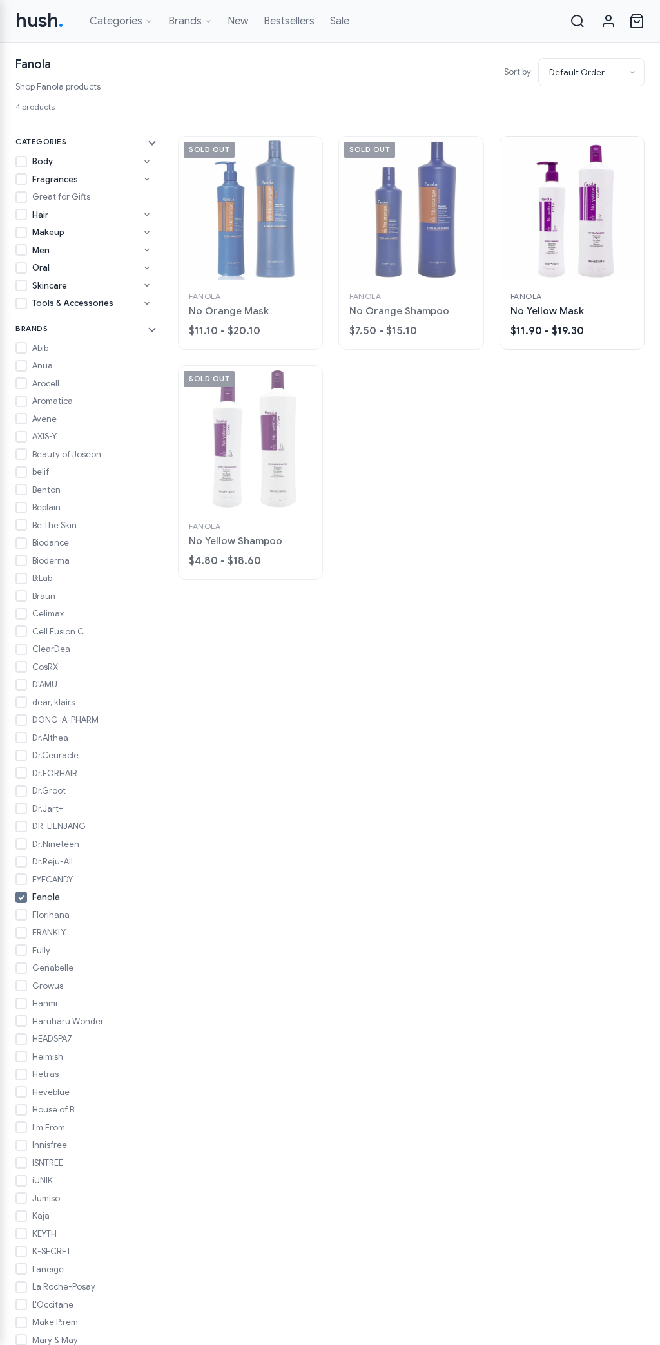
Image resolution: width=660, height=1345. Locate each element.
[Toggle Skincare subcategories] (147, 285)
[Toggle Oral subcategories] (147, 268)
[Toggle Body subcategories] (147, 161)
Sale (339, 21)
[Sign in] (608, 21)
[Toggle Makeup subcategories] (147, 232)
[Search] (577, 21)
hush (39, 20)
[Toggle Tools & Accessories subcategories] (147, 303)
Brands (185, 21)
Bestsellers (289, 21)
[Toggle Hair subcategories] (147, 214)
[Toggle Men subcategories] (147, 250)
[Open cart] (637, 21)
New (238, 21)
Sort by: (518, 71)
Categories (116, 21)
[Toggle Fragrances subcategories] (147, 179)
